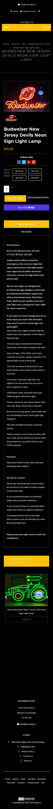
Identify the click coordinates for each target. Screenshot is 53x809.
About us (28, 760)
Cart (45, 27)
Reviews (26, 231)
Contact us (28, 756)
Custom (21, 782)
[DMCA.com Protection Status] (26, 799)
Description (27, 224)
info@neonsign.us (28, 4)
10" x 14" (19, 171)
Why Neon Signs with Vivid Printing (27, 742)
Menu (7, 27)
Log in (15, 11)
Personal (11, 782)
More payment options (38, 197)
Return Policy (28, 751)
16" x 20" (19, 178)
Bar (24, 44)
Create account (29, 11)
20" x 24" (35, 178)
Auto (23, 779)
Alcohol (31, 779)
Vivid (7, 779)
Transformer (33, 782)
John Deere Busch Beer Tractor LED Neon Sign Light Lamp (26, 611)
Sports (16, 779)
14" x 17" (35, 171)
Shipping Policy (28, 746)
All (43, 782)
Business (16, 44)
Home (6, 44)
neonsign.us (26, 22)
